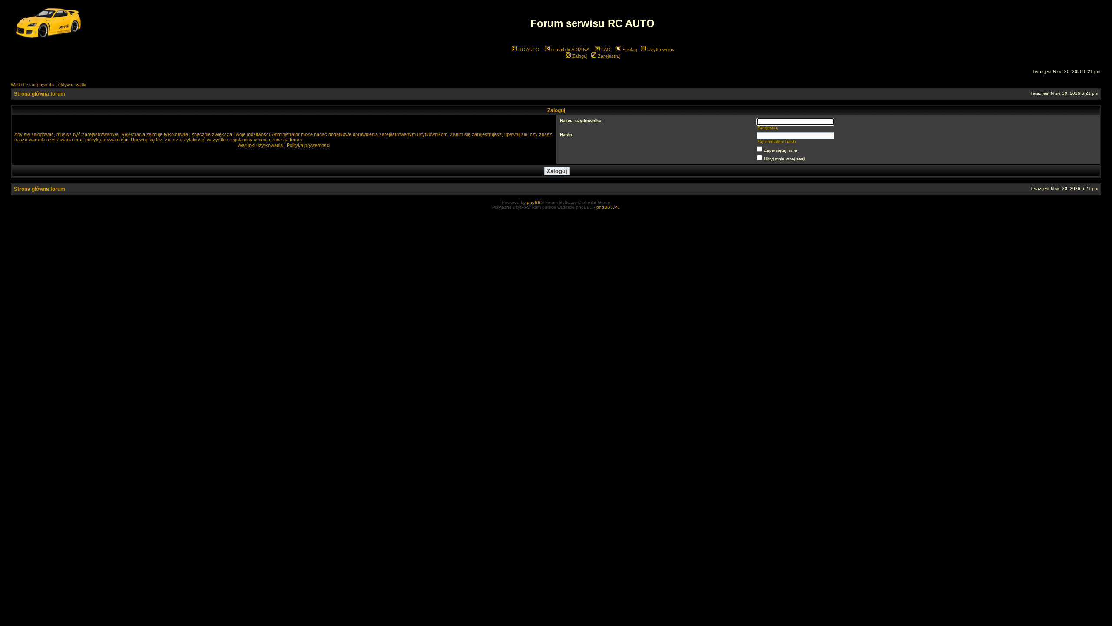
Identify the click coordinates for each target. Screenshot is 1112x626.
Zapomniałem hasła (776, 141)
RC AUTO (528, 49)
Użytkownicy (660, 49)
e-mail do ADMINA (569, 49)
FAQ (605, 49)
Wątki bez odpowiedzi (32, 84)
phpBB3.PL (608, 207)
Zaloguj (579, 56)
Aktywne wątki (72, 84)
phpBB (534, 202)
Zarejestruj (608, 56)
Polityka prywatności (308, 145)
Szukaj (629, 49)
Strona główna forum (39, 94)
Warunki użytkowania (260, 145)
